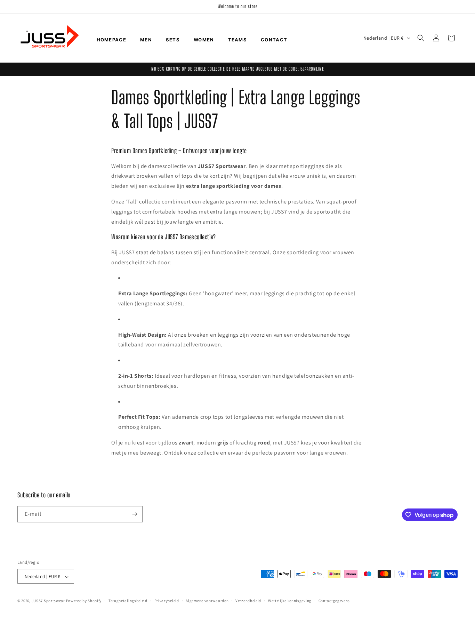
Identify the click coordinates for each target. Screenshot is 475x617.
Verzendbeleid (248, 600)
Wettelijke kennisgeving (290, 600)
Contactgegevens (334, 600)
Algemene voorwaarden (207, 600)
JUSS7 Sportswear (48, 601)
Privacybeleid (166, 600)
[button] (420, 38)
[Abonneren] (134, 514)
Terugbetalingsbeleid (127, 600)
